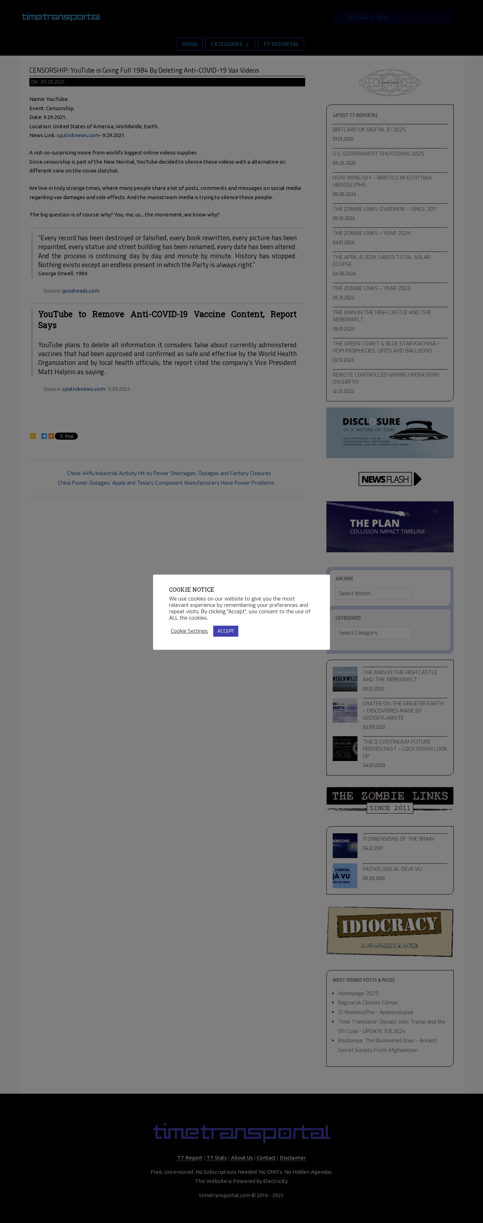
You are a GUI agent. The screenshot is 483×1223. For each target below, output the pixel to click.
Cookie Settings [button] (189, 631)
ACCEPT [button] (225, 631)
